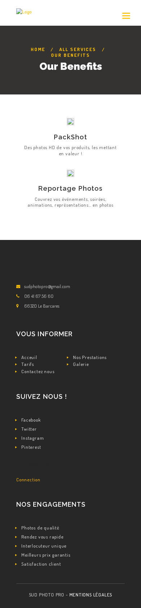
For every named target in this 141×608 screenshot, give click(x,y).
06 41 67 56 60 (39, 296)
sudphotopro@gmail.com (47, 286)
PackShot (70, 137)
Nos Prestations (90, 357)
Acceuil (29, 357)
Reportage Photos (70, 188)
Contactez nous (37, 371)
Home (38, 49)
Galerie (81, 364)
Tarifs (27, 364)
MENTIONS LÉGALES (90, 595)
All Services (77, 49)
